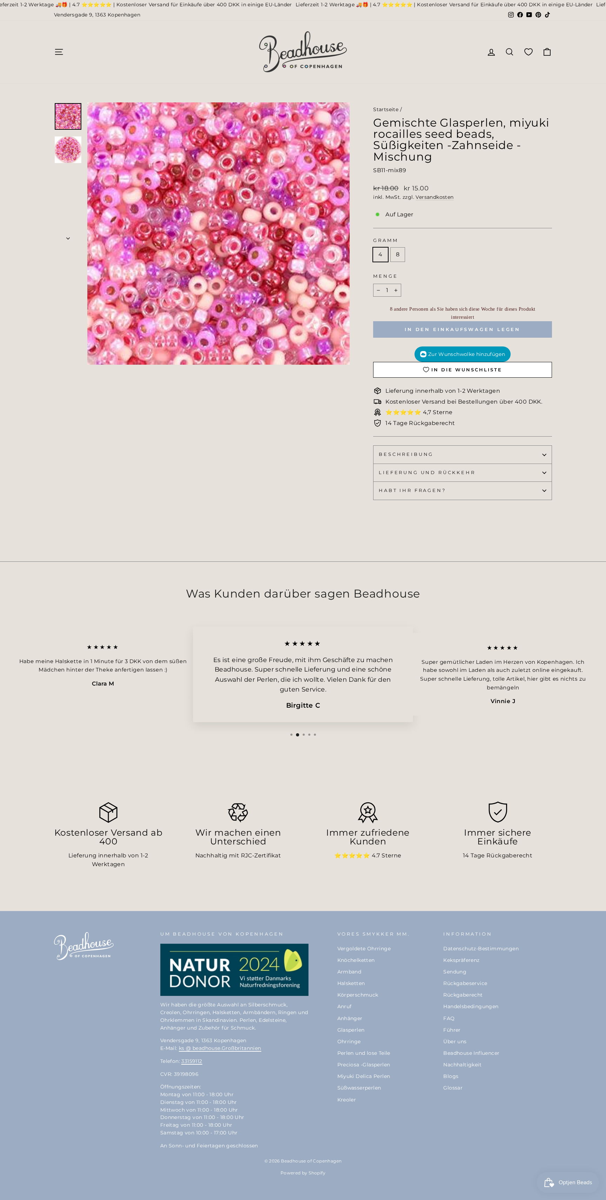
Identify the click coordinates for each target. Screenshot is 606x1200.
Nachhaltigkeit (462, 1064)
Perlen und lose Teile (363, 1053)
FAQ (448, 1018)
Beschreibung (406, 454)
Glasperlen (351, 1030)
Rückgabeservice (465, 983)
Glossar (453, 1088)
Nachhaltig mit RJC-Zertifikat (238, 855)
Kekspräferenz (461, 960)
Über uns (454, 1041)
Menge (385, 276)
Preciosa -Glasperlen (363, 1064)
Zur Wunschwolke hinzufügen (466, 354)
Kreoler (346, 1100)
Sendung (454, 972)
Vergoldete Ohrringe (364, 948)
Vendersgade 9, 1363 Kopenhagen (97, 15)
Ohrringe (349, 1041)
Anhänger (350, 1018)
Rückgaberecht (463, 995)
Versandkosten (434, 197)
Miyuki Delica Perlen (363, 1076)
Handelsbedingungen (470, 1006)
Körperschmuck (357, 995)
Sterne (391, 855)
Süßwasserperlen (359, 1088)
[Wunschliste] (528, 51)
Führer (451, 1030)
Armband (349, 972)
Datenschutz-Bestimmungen (481, 948)
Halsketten (351, 983)
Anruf (344, 1006)
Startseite (385, 109)
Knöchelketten (356, 960)
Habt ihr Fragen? (412, 490)
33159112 (191, 1061)
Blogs (450, 1076)
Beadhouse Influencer (471, 1053)
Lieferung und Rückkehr (427, 472)
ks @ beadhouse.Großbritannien (220, 1048)
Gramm (385, 240)
